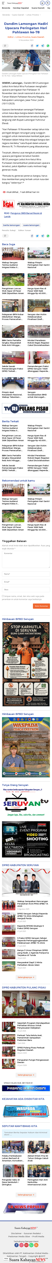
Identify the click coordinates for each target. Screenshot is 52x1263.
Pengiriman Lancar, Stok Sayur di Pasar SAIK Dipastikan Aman (13, 291)
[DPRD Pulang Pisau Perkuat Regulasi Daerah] (8, 1051)
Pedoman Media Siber (19, 1236)
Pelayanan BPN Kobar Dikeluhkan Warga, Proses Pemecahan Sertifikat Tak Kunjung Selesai (13, 317)
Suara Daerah (37, 37)
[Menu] (4, 3)
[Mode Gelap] (42, 3)
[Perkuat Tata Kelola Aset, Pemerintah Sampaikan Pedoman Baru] (8, 1039)
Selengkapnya (25, 977)
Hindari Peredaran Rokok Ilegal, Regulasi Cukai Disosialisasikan (38, 342)
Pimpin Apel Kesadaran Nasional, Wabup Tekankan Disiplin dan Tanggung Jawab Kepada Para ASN (12, 394)
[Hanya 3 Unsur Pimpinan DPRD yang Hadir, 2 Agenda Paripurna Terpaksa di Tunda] (8, 954)
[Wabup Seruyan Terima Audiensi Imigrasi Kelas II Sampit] (13, 253)
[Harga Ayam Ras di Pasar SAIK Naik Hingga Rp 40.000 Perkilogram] (39, 279)
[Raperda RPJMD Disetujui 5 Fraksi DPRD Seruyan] (8, 930)
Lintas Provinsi (23, 37)
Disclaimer (16, 1233)
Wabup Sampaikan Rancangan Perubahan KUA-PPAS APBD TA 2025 (32, 903)
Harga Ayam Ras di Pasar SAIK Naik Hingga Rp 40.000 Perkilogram (37, 291)
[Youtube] (26, 1245)
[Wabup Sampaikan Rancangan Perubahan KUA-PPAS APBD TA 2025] (8, 905)
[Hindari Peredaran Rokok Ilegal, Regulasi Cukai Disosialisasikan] (39, 331)
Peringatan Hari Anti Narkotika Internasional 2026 (38, 1182)
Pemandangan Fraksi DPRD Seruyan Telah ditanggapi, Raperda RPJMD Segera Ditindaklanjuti (38, 368)
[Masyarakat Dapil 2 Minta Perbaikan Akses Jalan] (8, 966)
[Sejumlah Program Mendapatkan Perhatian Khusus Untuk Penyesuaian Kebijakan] (8, 1027)
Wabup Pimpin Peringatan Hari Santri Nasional (39, 265)
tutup (6, 1258)
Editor (11, 37)
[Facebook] (16, 1245)
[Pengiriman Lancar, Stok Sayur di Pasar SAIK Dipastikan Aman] (13, 279)
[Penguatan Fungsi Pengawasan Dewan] (8, 1064)
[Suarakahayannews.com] (14, 3)
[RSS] (36, 1245)
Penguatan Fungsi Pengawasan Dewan (33, 1061)
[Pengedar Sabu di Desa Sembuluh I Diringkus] (13, 1171)
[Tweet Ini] (37, 46)
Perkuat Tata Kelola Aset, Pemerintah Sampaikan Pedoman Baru (29, 1037)
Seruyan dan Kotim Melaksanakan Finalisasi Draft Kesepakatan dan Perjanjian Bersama (37, 317)
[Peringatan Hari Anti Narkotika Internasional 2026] (39, 1171)
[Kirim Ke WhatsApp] (48, 46)
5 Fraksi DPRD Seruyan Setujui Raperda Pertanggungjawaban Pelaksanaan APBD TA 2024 (32, 940)
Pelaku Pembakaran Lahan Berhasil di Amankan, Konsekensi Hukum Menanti (13, 1158)
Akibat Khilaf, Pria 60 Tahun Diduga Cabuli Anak (38, 1158)
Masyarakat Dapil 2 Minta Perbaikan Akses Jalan (29, 963)
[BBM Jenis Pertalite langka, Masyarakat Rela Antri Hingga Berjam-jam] (13, 331)
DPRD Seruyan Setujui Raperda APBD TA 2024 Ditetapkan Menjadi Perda (32, 916)
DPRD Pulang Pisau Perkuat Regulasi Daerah (31, 1048)
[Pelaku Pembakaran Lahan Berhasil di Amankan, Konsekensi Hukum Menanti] (13, 1147)
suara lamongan (31, 225)
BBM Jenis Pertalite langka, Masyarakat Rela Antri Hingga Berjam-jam (11, 343)
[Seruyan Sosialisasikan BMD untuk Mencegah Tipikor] (39, 383)
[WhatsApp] (31, 1245)
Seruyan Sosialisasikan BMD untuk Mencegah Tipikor (37, 394)
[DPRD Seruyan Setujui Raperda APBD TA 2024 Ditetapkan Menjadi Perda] (8, 917)
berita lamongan (11, 225)
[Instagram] (21, 1245)
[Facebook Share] (32, 46)
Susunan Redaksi (32, 1233)
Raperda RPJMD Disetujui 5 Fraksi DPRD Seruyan (30, 927)
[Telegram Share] (43, 46)
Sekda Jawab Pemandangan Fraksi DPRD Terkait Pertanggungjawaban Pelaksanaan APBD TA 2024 (13, 368)
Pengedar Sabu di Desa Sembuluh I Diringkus (11, 1182)
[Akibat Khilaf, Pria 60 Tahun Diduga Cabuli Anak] (39, 1147)
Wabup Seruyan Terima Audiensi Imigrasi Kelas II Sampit (10, 265)
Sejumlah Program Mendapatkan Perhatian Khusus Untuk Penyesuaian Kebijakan (33, 1025)
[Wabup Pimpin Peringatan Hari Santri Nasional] (39, 253)
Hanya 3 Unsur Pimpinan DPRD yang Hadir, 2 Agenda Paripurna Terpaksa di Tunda (33, 952)
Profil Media (38, 1236)
